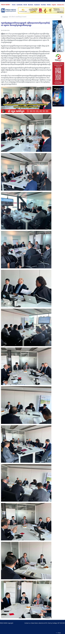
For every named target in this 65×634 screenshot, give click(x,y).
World (25, 4)
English (54, 4)
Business (30, 4)
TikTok (49, 4)
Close (59, 633)
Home (13, 4)
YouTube (43, 4)
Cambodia (19, 4)
